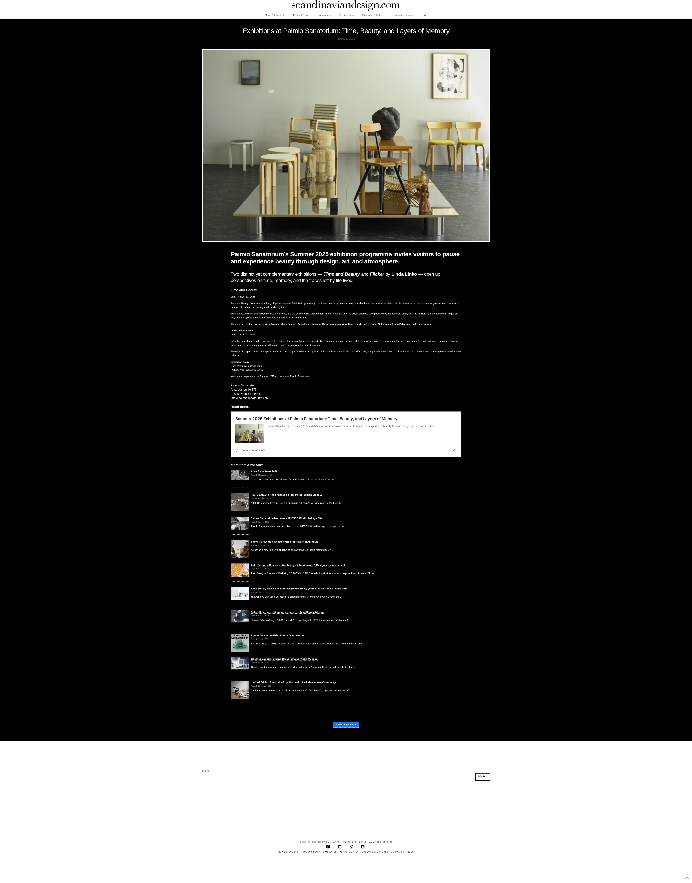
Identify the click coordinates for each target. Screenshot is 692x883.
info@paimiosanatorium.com (250, 398)
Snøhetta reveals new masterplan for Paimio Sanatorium (284, 541)
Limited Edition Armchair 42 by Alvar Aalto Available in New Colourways (294, 682)
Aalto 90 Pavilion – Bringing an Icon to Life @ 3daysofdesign (287, 612)
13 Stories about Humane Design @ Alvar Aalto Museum (284, 658)
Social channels (402, 852)
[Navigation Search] (425, 14)
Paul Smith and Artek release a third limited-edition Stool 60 (286, 494)
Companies (330, 852)
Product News (310, 852)
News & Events (288, 852)
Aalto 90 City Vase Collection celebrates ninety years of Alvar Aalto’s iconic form (299, 588)
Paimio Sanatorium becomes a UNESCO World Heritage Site (286, 518)
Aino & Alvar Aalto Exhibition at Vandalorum (277, 635)
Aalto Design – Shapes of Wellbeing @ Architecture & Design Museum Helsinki (298, 565)
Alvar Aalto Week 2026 (264, 471)
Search (205, 771)
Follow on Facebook (346, 724)
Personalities (349, 852)
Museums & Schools (375, 852)
